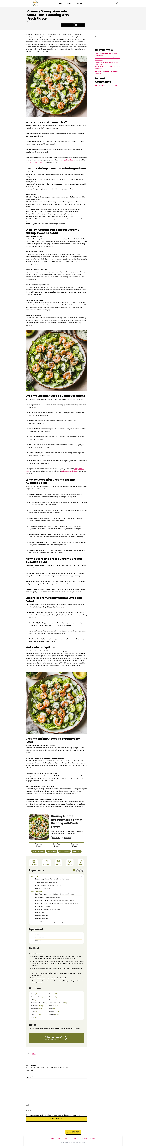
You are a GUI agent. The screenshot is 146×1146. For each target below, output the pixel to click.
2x (76, 870)
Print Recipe (80, 25)
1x (74, 870)
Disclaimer (92, 1138)
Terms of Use (75, 1138)
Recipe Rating (30, 1070)
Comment (29, 1077)
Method (58, 864)
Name (28, 1100)
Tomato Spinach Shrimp (35, 162)
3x (79, 870)
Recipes (80, 3)
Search (97, 37)
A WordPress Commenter (101, 86)
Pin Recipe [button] (67, 837)
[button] (81, 876)
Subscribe (70, 3)
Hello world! (113, 86)
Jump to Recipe (68, 25)
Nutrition (70, 864)
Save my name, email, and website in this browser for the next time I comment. (55, 1115)
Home (61, 3)
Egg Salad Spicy (69, 160)
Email (28, 1105)
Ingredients (33, 864)
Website (28, 1110)
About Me (53, 1138)
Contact (66, 1138)
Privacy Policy (84, 1138)
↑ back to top (73, 1132)
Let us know (49, 1039)
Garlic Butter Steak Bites (69, 471)
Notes (80, 864)
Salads (33, 1054)
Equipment (46, 864)
